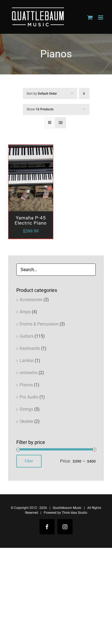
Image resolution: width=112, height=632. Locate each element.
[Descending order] (84, 93)
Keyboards (30, 348)
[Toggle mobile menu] (101, 17)
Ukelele (26, 421)
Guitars (26, 336)
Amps (25, 311)
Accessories (31, 299)
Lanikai (27, 360)
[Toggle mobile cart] (90, 17)
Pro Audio (29, 397)
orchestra (29, 372)
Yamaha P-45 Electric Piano (31, 220)
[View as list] (60, 122)
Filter (29, 461)
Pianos (26, 384)
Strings (26, 409)
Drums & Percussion (39, 324)
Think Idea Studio (74, 513)
